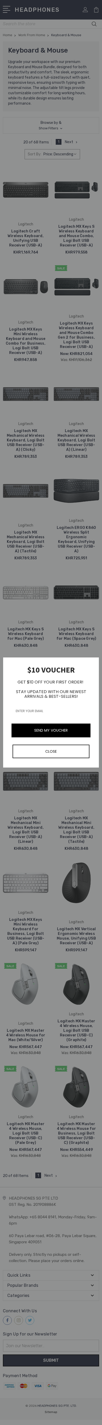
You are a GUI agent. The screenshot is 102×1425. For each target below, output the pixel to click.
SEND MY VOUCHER (51, 730)
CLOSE (51, 751)
